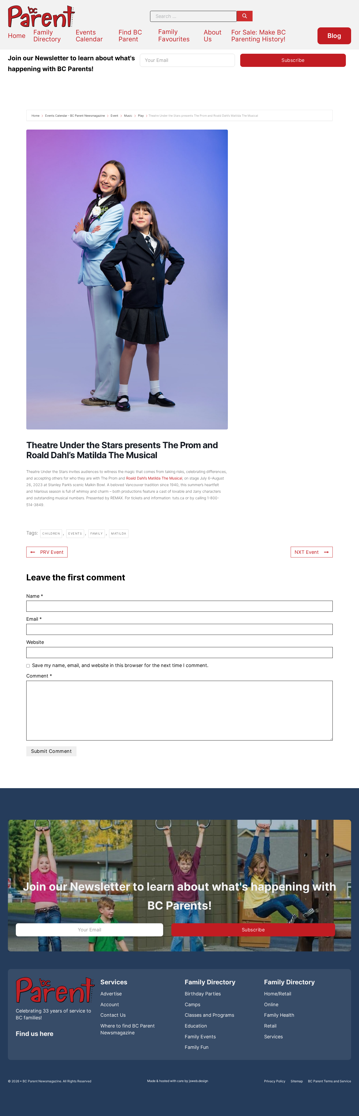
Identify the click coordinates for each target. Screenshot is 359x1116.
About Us (213, 35)
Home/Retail (277, 993)
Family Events (200, 1036)
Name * (34, 596)
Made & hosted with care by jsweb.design (177, 1081)
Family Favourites (174, 35)
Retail (270, 1026)
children (51, 533)
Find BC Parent (130, 35)
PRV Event (52, 552)
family (96, 533)
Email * (34, 619)
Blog (334, 35)
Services (273, 1036)
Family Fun (197, 1047)
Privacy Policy (274, 1081)
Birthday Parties (203, 993)
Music (128, 115)
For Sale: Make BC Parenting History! (258, 35)
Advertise (111, 993)
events (75, 533)
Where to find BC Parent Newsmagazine (127, 1029)
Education (196, 1026)
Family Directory (47, 35)
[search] (245, 16)
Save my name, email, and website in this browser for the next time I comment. (120, 665)
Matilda (118, 533)
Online (271, 1004)
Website (35, 642)
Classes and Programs (209, 1015)
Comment (39, 676)
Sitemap (297, 1081)
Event (114, 115)
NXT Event (307, 552)
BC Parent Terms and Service (329, 1081)
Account (109, 1004)
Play (141, 115)
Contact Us (113, 1015)
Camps (192, 1004)
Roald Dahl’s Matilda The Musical (153, 478)
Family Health (279, 1015)
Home (16, 35)
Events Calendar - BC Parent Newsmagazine (75, 115)
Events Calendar (89, 35)
